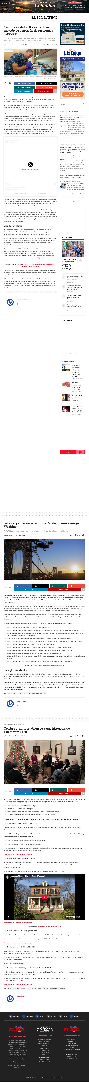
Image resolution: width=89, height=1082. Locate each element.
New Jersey (20, 519)
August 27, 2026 (77, 378)
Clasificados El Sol (72, 1043)
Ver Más (72, 201)
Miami (19, 23)
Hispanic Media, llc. (58, 1077)
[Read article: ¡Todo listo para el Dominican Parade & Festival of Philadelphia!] (73, 249)
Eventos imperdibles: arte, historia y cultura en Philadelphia (75, 297)
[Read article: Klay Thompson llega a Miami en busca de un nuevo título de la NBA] (66, 409)
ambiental (14, 292)
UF (55, 292)
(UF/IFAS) (7, 131)
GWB (28, 693)
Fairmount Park (25, 988)
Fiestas (40, 988)
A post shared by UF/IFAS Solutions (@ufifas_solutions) (30, 193)
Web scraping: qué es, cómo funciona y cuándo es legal (74, 306)
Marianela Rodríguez (10, 45)
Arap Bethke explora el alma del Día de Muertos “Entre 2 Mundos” (74, 287)
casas (9, 988)
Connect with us (66, 320)
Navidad (46, 988)
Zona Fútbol (71, 1047)
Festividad (33, 988)
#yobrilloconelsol (12, 693)
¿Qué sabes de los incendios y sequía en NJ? (49, 665)
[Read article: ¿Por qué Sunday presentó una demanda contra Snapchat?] (66, 397)
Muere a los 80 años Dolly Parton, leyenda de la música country (75, 278)
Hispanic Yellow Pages (72, 1045)
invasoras (37, 292)
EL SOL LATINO (44, 17)
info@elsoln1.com (44, 1057)
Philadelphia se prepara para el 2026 (49, 926)
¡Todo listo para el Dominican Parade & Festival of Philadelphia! (69, 264)
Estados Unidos (12, 23)
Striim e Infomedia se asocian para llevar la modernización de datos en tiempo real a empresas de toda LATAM (72, 117)
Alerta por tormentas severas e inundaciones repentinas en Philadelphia (77, 385)
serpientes (49, 292)
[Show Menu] (4, 17)
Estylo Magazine (71, 1039)
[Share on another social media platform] (55, 91)
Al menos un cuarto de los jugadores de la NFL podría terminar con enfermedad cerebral (77, 371)
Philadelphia (21, 724)
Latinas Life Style (71, 1041)
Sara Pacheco (8, 535)
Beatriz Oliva (8, 736)
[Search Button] (84, 17)
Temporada (62, 988)
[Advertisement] (75, 219)
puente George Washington (39, 693)
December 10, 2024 (23, 45)
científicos (21, 292)
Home (5, 23)
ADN (9, 292)
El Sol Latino (29, 292)
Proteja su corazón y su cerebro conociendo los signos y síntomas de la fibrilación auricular (72, 177)
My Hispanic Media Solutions (72, 1049)
